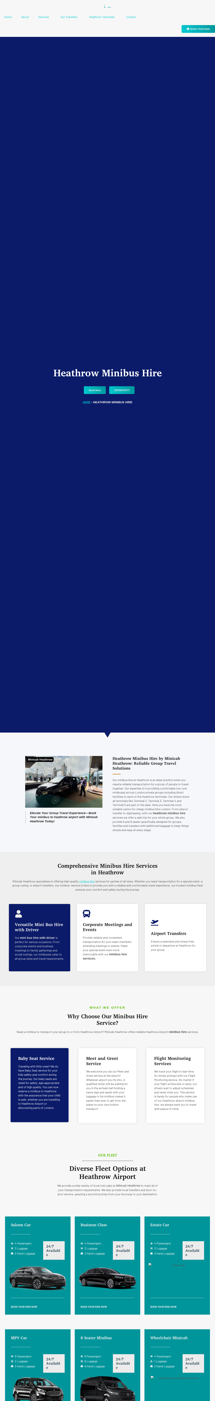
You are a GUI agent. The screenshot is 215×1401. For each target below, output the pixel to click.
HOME (86, 402)
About (25, 17)
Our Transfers (69, 17)
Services (43, 17)
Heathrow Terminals (101, 17)
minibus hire (87, 881)
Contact (131, 17)
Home (8, 17)
